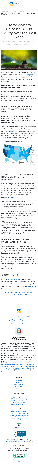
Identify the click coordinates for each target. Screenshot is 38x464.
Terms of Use (11, 372)
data (12, 131)
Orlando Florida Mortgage (22, 44)
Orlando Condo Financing (19, 397)
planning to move (13, 279)
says (12, 197)
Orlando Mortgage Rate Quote (19, 415)
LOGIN (28, 316)
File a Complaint (7, 368)
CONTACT (19, 316)
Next (34, 300)
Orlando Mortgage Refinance (19, 404)
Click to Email (19, 382)
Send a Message (19, 384)
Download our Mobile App (18, 324)
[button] (2, 3)
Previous (5, 300)
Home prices (29, 75)
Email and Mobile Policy (16, 366)
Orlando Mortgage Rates (19, 402)
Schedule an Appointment (19, 388)
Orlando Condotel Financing (19, 399)
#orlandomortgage (25, 292)
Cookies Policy (28, 364)
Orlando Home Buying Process (19, 413)
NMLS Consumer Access (22, 370)
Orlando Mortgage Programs (19, 400)
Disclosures (5, 366)
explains (12, 215)
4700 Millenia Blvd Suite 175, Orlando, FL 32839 (19, 441)
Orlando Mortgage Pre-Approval (19, 417)
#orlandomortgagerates (19, 294)
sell (14, 261)
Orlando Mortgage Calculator (19, 411)
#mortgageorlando (11, 292)
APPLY (10, 316)
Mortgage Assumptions (20, 368)
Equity (29, 43)
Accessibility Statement (18, 362)
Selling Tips (26, 46)
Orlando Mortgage (13, 46)
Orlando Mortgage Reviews (19, 419)
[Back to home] (19, 3)
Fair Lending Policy (30, 366)
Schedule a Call (19, 386)
